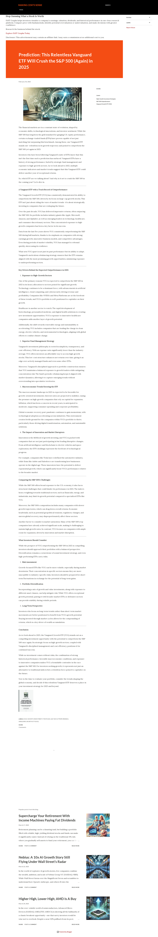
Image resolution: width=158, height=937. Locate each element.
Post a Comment (31, 846)
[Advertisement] (32, 786)
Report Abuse (130, 27)
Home (21, 9)
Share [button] (98, 89)
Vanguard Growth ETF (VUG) (104, 104)
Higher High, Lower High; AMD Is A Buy (47, 899)
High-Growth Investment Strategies (106, 99)
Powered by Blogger (65, 932)
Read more (75, 846)
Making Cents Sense (30, 5)
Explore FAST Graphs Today (18, 33)
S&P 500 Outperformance (103, 101)
